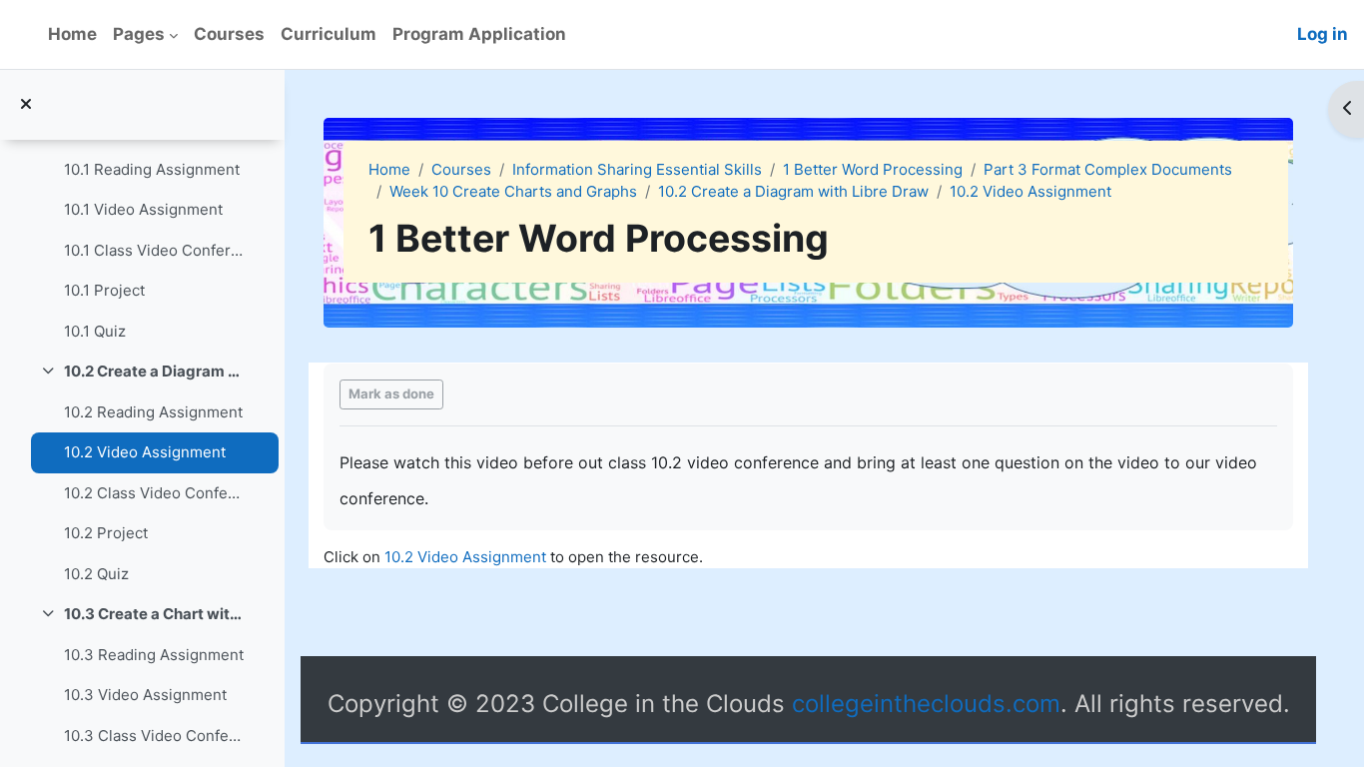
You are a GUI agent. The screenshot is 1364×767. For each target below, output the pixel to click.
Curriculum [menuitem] (328, 34)
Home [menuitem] (72, 34)
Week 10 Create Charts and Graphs (513, 191)
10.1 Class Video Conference (154, 250)
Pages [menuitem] (139, 34)
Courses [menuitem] (229, 34)
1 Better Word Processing (873, 169)
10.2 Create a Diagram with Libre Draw (154, 371)
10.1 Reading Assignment (152, 169)
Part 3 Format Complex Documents (1108, 169)
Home (389, 169)
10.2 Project (106, 532)
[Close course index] (26, 105)
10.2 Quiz (96, 573)
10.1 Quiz (95, 331)
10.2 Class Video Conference (154, 492)
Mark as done (391, 393)
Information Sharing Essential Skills (637, 169)
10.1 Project (104, 290)
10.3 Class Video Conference (154, 735)
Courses (461, 169)
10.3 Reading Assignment (154, 654)
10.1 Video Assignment (143, 209)
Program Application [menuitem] (479, 34)
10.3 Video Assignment (145, 694)
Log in (1322, 34)
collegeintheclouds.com (926, 703)
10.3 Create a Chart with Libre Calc (154, 613)
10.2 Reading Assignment (153, 411)
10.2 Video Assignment (145, 451)
